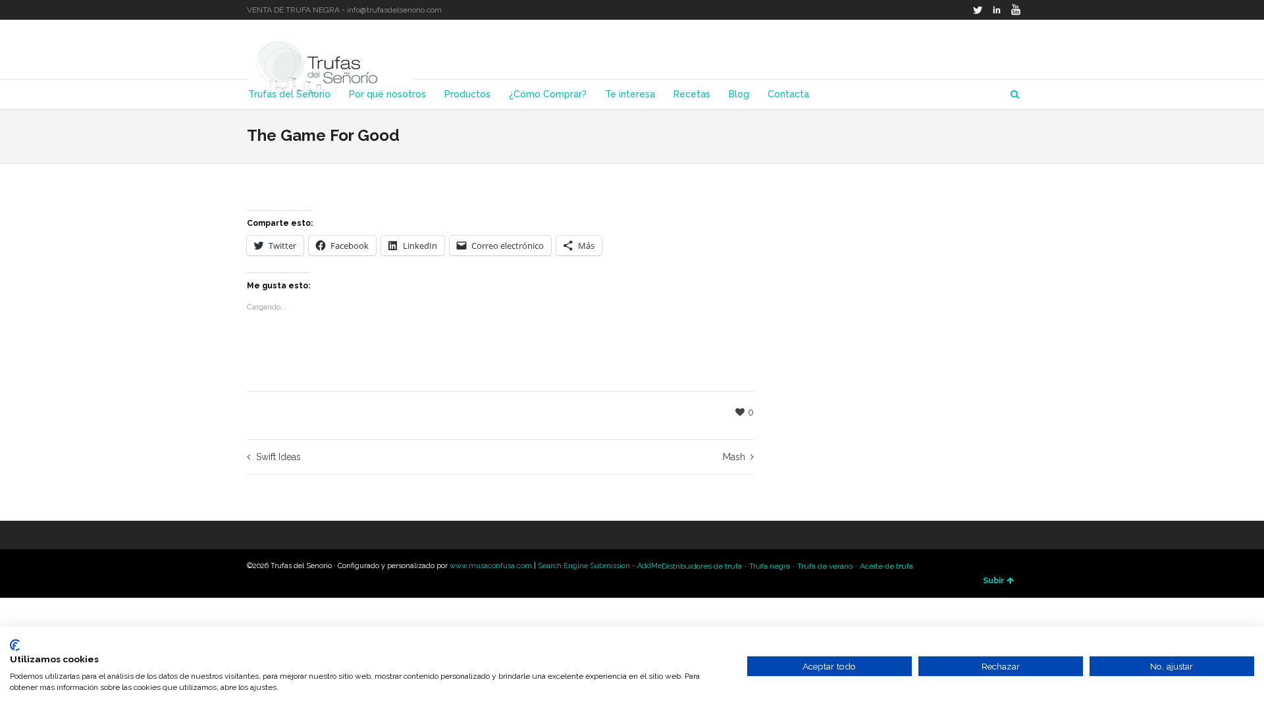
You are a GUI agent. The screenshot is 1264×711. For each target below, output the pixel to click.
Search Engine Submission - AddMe (600, 566)
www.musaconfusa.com (491, 566)
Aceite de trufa (886, 566)
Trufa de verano (825, 566)
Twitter (978, 10)
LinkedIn (997, 10)
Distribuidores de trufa (702, 566)
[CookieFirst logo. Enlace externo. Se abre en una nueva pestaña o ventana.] (15, 645)
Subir (993, 580)
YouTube (1016, 10)
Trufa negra (769, 566)
